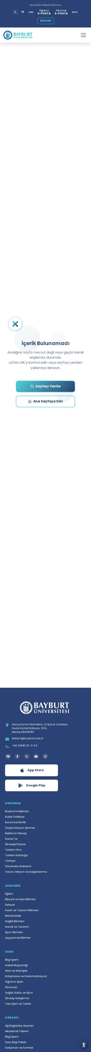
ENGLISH (45, 20)
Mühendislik (13, 916)
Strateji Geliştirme (17, 998)
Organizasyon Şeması (20, 828)
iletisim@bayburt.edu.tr (28, 738)
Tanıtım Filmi (13, 850)
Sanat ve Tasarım (17, 927)
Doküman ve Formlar (19, 1047)
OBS (30, 12)
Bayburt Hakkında (17, 811)
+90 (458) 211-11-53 (24, 745)
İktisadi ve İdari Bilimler (20, 899)
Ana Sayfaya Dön (48, 401)
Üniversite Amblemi (18, 866)
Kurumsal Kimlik (15, 822)
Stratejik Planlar (15, 844)
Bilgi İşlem (12, 959)
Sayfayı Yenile (48, 386)
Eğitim (9, 894)
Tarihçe (10, 861)
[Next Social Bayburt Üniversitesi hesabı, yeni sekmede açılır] (8, 756)
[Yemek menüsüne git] (22, 12)
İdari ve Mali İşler (16, 970)
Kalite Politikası (15, 817)
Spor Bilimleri (14, 932)
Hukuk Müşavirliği (16, 965)
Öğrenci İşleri (14, 981)
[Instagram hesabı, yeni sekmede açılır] (45, 756)
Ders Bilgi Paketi (15, 1042)
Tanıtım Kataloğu (16, 855)
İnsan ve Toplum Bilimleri (22, 910)
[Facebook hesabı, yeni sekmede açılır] (17, 756)
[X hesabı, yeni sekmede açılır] (27, 756)
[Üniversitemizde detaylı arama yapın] (15, 12)
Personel (11, 987)
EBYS (75, 12)
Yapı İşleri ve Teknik (18, 1003)
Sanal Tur (11, 839)
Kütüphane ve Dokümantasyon (26, 976)
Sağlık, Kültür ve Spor (19, 992)
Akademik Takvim (17, 1031)
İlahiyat (10, 905)
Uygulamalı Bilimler (18, 938)
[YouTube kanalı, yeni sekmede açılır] (36, 756)
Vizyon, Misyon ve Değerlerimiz (26, 872)
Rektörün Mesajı (16, 833)
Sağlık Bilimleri (14, 921)
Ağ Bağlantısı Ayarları (19, 1025)
